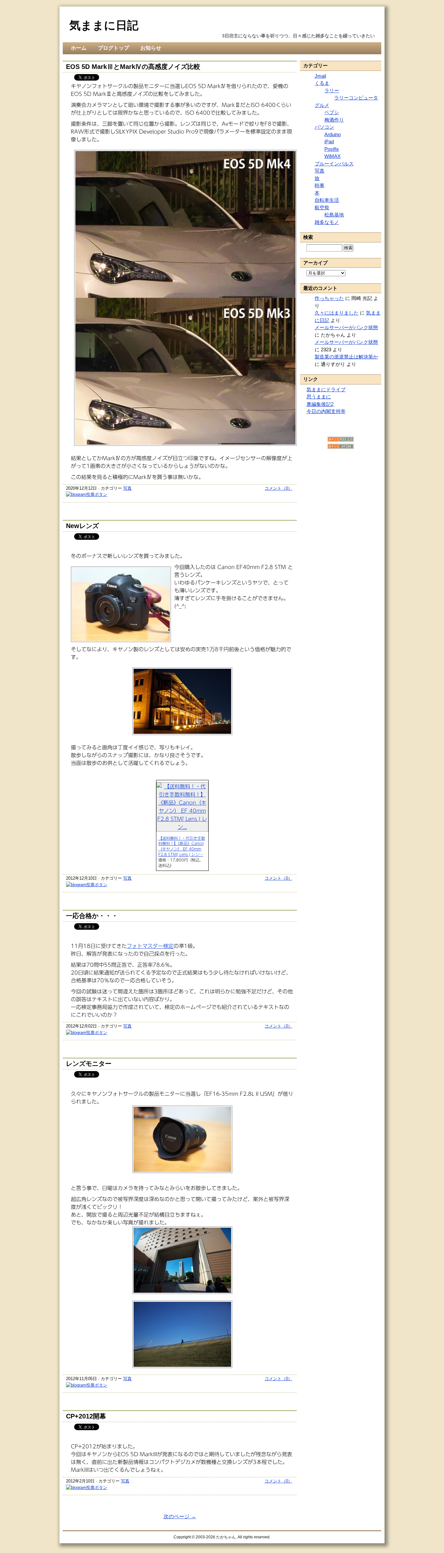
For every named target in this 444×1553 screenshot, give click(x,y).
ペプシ (331, 112)
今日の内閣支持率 (326, 411)
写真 (127, 488)
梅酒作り (334, 120)
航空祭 (322, 207)
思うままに (319, 396)
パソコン (324, 127)
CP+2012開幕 (86, 1416)
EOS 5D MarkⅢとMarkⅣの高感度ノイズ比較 (133, 66)
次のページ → (179, 1516)
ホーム (78, 48)
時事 (319, 185)
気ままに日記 (103, 25)
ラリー (331, 90)
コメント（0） (278, 488)
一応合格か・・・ (92, 915)
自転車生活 (327, 200)
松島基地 (334, 214)
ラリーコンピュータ (356, 97)
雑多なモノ (327, 222)
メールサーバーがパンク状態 (346, 327)
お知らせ (150, 48)
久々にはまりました (337, 313)
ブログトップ (113, 48)
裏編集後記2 (320, 404)
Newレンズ (82, 525)
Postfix (331, 149)
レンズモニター (88, 1063)
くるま (322, 83)
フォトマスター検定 (150, 946)
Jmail (320, 76)
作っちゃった (329, 298)
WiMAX (332, 156)
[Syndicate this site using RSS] (341, 440)
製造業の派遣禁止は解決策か (346, 356)
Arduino (332, 134)
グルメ (322, 105)
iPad (329, 141)
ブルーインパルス (334, 163)
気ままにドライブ (326, 389)
